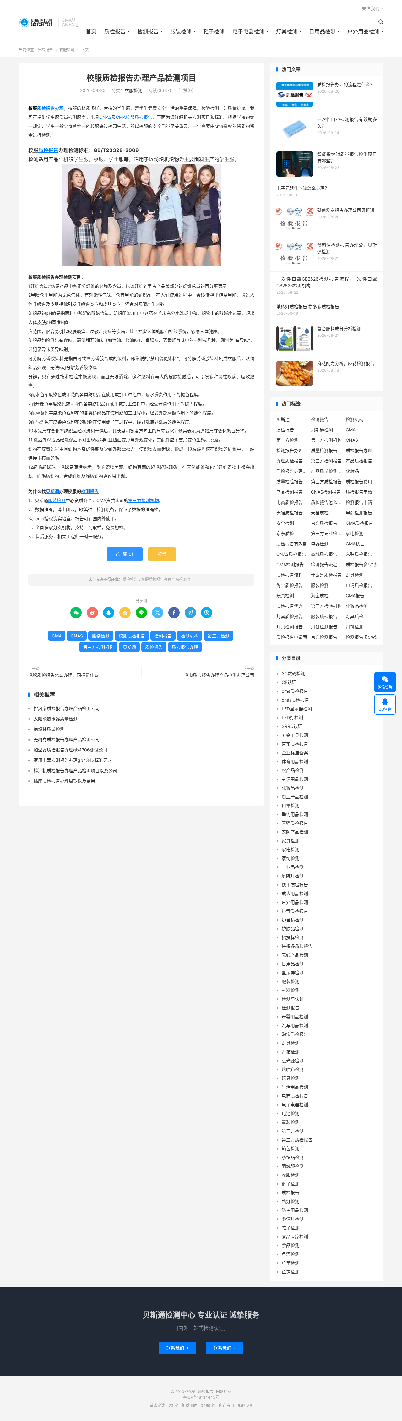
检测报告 (148, 31)
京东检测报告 (324, 637)
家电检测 (354, 533)
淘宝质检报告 (289, 585)
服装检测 (181, 31)
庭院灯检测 (293, 875)
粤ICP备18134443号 (201, 1397)
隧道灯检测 (293, 1219)
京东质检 (285, 533)
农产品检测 (293, 770)
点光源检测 (293, 1060)
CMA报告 (355, 595)
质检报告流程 (289, 574)
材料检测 (290, 990)
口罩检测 (290, 805)
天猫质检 (320, 512)
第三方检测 (219, 635)
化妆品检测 (357, 606)
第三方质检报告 (326, 481)
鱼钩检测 (290, 1271)
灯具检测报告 (289, 626)
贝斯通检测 (322, 429)
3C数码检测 (293, 673)
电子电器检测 (248, 31)
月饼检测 (354, 626)
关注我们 (370, 8)
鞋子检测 (214, 31)
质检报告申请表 (291, 637)
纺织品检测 (293, 1157)
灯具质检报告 (289, 616)
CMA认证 (355, 543)
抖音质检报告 (295, 911)
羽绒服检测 (293, 1166)
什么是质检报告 (326, 574)
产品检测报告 (289, 492)
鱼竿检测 (290, 1262)
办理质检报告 (289, 460)
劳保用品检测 (295, 779)
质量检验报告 (289, 481)
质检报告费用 (359, 481)
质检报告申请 (359, 492)
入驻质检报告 (359, 554)
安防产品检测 (295, 831)
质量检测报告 (324, 450)
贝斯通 (52, 491)
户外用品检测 (363, 31)
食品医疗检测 (295, 1236)
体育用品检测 (295, 761)
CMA (121, 117)
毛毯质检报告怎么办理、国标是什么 (63, 675)
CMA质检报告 (359, 523)
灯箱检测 (290, 1051)
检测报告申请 (359, 502)
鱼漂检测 (290, 1254)
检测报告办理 (289, 450)
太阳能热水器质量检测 (56, 718)
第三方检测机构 (143, 500)
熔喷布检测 (293, 1069)
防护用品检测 (295, 1210)
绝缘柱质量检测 (49, 729)
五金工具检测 (295, 735)
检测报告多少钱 (361, 637)
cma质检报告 (295, 691)
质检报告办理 (50, 108)
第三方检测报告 (326, 460)
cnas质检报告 (295, 699)
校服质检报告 (139, 117)
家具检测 (290, 840)
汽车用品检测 (295, 1025)
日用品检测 (322, 31)
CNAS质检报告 (291, 554)
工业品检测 (293, 867)
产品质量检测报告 (326, 471)
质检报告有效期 (291, 543)
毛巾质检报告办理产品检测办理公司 (219, 675)
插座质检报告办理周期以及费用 (64, 781)
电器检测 (320, 543)
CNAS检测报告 (326, 492)
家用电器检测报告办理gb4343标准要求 (73, 760)
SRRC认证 (292, 726)
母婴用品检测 (295, 1016)
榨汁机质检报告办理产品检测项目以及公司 (75, 770)
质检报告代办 (289, 606)
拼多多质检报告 (297, 946)
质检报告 (37, 22)
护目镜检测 (293, 919)
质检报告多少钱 (361, 564)
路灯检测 (290, 1201)
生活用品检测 (295, 1087)
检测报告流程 (324, 564)
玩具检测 (285, 595)
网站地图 (223, 1391)
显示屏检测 (293, 972)
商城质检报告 (324, 554)
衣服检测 (66, 49)
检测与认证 (293, 999)
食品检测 (290, 1245)
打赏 (162, 554)
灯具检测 (286, 31)
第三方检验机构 (326, 606)
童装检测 (290, 1122)
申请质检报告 (359, 585)
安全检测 (285, 523)
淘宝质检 (320, 595)
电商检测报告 (359, 512)
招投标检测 (293, 937)
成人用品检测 (295, 893)
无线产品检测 (295, 955)
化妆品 (352, 471)
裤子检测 (290, 1183)
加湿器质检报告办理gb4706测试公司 (70, 749)
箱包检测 (290, 1148)
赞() (185, 90)
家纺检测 (290, 858)
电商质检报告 (289, 502)
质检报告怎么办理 (326, 502)
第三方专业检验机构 (326, 533)
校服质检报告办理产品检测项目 (141, 78)
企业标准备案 (295, 752)
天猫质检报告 (289, 512)
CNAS (105, 117)
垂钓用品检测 (295, 814)
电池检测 (290, 1113)
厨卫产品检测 (295, 796)
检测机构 (189, 635)
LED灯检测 (292, 717)
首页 (91, 31)
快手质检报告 (295, 884)
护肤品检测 (293, 928)
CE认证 (289, 682)
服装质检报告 (324, 616)
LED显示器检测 (297, 708)
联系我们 (177, 1348)
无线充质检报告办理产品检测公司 (67, 739)
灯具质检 (354, 616)
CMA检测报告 (290, 564)
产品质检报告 (359, 460)
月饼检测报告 (324, 626)
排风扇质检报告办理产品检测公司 (67, 708)
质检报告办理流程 (292, 471)
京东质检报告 (324, 523)
